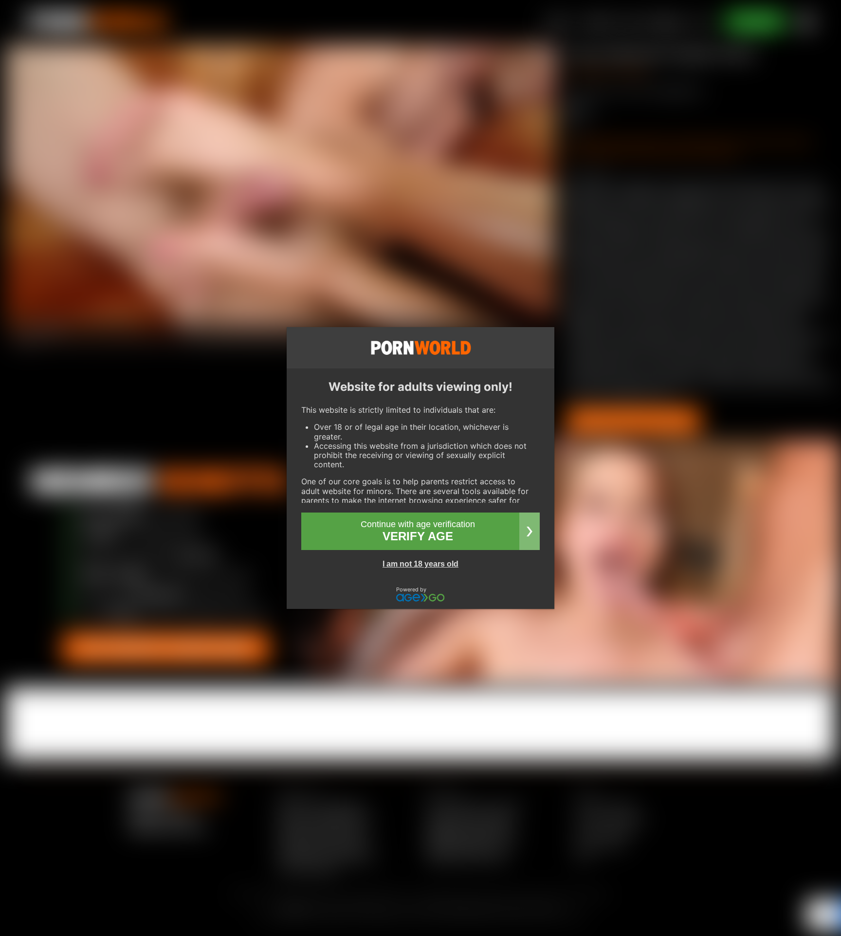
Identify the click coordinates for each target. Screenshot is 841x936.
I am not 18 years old (420, 564)
